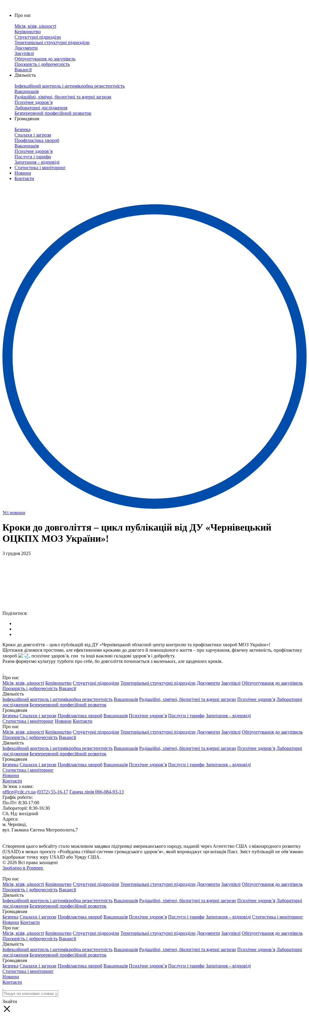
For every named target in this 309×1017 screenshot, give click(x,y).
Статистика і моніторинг (40, 167)
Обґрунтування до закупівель (272, 683)
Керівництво (58, 683)
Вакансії (67, 688)
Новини (22, 173)
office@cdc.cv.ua (19, 791)
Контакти (24, 178)
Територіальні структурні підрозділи (158, 683)
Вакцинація (126, 699)
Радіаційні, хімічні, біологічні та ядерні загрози (187, 699)
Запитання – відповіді (228, 715)
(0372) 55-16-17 (52, 791)
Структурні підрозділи (96, 683)
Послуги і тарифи (186, 715)
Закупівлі (231, 683)
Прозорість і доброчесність (30, 688)
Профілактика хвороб (80, 715)
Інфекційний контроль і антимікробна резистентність (57, 699)
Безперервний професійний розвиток (68, 704)
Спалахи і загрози (38, 715)
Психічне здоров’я (256, 699)
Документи (208, 683)
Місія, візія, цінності (23, 683)
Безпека (10, 715)
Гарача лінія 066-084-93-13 (96, 791)
